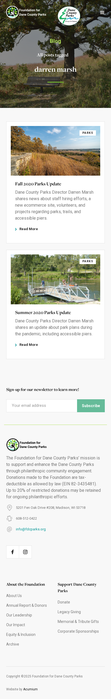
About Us (14, 596)
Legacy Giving (69, 612)
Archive (12, 644)
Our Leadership (19, 615)
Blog (55, 41)
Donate (64, 602)
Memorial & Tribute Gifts (78, 621)
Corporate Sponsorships (78, 631)
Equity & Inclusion (21, 634)
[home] (23, 12)
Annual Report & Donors (26, 605)
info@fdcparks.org (31, 529)
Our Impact (15, 625)
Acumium (30, 689)
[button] (102, 12)
